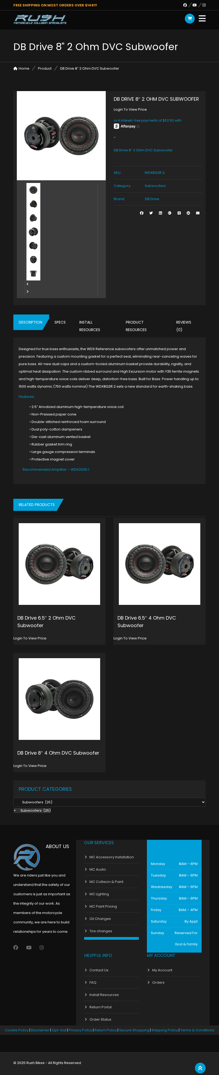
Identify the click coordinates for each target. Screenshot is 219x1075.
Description (30, 322)
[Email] (197, 213)
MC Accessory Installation (111, 857)
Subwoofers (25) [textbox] (32, 810)
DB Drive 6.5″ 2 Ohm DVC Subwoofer (46, 622)
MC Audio (97, 869)
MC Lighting (99, 894)
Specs (60, 322)
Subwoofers (155, 185)
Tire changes (100, 931)
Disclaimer (40, 1030)
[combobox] (32, 810)
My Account (162, 970)
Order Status (100, 1019)
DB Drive (152, 198)
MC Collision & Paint (106, 881)
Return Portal (100, 1007)
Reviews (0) (183, 326)
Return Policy (106, 1030)
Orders (158, 982)
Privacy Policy (80, 1030)
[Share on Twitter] (151, 213)
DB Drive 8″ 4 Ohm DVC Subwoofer (58, 753)
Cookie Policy (17, 1030)
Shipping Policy (165, 1030)
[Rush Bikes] (40, 19)
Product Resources (136, 326)
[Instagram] (204, 5)
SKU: (117, 172)
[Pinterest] (188, 213)
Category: (122, 185)
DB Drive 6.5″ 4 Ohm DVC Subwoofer (147, 622)
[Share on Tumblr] (179, 213)
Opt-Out (59, 1030)
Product (45, 68)
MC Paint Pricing (103, 906)
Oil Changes (100, 918)
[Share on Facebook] (141, 213)
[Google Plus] (169, 213)
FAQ (92, 982)
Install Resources (89, 326)
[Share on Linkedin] (160, 213)
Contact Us (98, 970)
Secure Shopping (134, 1030)
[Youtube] (197, 5)
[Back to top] (200, 1068)
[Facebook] (188, 5)
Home (24, 68)
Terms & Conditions (197, 1030)
